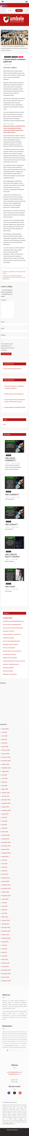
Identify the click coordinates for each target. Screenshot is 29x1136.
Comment (4, 300)
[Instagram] (14, 1093)
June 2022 (4, 906)
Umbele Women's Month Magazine (14, 394)
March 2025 (5, 789)
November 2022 (6, 888)
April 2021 (4, 956)
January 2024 (5, 838)
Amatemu (8, 455)
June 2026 (4, 736)
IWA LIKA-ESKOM (8, 671)
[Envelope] (20, 1093)
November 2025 (6, 760)
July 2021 (4, 945)
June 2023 (4, 863)
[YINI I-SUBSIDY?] (14, 482)
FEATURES (14, 56)
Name (3, 321)
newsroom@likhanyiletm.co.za (14, 1072)
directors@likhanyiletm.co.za (9, 1123)
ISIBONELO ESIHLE (8, 631)
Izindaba (21, 56)
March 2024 (5, 831)
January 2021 (5, 966)
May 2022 (4, 909)
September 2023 (6, 853)
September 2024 (6, 810)
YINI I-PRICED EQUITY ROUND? (12, 555)
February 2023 (6, 878)
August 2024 (5, 814)
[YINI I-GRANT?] (14, 512)
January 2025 (5, 796)
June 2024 (4, 821)
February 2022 (6, 920)
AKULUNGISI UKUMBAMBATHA (12, 624)
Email (3, 328)
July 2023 (4, 860)
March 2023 (5, 874)
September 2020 (6, 980)
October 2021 (5, 934)
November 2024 (6, 803)
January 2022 (5, 924)
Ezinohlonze (7, 56)
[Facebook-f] (9, 1093)
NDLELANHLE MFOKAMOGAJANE (13, 628)
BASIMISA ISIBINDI (8, 667)
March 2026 (5, 746)
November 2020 (6, 973)
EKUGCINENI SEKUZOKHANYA (12, 651)
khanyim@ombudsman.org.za (12, 1045)
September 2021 (6, 938)
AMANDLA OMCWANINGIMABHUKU (13, 621)
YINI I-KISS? (10, 587)
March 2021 (5, 959)
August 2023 (5, 856)
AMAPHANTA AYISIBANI (10, 657)
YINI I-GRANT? (11, 525)
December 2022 (6, 885)
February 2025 (6, 792)
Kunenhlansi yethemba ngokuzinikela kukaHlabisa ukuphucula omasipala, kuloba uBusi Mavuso (13, 277)
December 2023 (6, 842)
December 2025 (6, 757)
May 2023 (4, 867)
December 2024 (6, 799)
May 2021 (4, 952)
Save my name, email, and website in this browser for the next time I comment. (7, 347)
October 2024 (5, 807)
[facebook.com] (4, 6)
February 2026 (6, 750)
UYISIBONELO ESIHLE (9, 654)
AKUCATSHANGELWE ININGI (11, 641)
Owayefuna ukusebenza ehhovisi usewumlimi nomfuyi (14, 272)
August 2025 (5, 771)
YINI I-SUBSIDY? (12, 495)
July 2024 (4, 817)
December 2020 (6, 970)
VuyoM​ (20, 1130)
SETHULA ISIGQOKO (9, 647)
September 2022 (6, 895)
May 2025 (4, 782)
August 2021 (5, 941)
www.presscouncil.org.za (20, 1047)
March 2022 (5, 917)
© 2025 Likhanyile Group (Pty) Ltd (12, 368)
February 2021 (6, 963)
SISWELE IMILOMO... (9, 638)
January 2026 (5, 753)
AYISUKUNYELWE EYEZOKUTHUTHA (14, 661)
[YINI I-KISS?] (14, 574)
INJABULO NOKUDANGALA (11, 664)
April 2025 (4, 785)
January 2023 (5, 881)
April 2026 (4, 743)
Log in (4, 424)
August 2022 (5, 899)
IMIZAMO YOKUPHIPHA (10, 674)
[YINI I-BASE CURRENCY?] (14, 446)
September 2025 (6, 767)
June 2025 (4, 778)
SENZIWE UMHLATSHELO (10, 644)
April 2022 (4, 913)
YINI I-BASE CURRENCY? (10, 459)
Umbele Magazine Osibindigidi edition (14, 407)
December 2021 (6, 927)
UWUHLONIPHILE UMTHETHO (12, 634)
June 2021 (4, 948)
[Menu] (2, 1)
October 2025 (5, 764)
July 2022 (4, 902)
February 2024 (6, 835)
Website (3, 335)
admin (7, 463)
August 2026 (5, 728)
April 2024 (4, 828)
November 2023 (6, 846)
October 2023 (5, 849)
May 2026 (4, 739)
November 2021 (6, 931)
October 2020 (5, 977)
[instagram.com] (1, 6)
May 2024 (4, 824)
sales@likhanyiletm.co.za (14, 1074)
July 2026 (4, 732)
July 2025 (4, 775)
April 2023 (4, 870)
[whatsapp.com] (6, 6)
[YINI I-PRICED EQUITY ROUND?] (14, 542)
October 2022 (5, 892)
